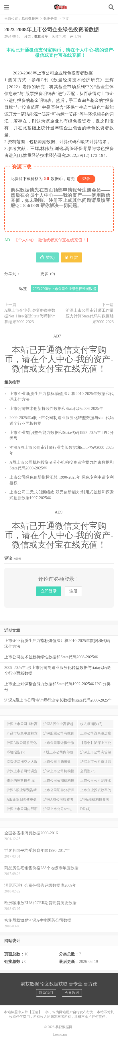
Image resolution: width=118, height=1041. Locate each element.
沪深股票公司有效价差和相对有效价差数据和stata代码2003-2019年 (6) (58, 734)
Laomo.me (60, 1034)
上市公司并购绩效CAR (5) (57, 763)
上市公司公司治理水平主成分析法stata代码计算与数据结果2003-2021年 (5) (95, 782)
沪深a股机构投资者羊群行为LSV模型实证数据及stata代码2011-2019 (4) (95, 800)
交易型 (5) (87, 771)
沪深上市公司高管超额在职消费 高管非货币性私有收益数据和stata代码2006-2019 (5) (95, 753)
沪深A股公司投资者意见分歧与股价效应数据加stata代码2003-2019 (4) (58, 800)
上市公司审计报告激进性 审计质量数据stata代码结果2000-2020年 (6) (58, 744)
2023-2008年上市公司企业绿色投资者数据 (51, 29)
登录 (86, 179)
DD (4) (85, 809)
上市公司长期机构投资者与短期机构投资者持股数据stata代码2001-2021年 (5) (58, 782)
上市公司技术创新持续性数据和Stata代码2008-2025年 (56, 408)
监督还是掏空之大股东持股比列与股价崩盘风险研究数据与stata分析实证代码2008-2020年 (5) (22, 763)
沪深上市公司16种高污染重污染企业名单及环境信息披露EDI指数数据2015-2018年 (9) (22, 725)
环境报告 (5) (16, 752)
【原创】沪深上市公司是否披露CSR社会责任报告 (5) (95, 744)
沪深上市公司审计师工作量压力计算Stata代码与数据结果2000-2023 (90, 316)
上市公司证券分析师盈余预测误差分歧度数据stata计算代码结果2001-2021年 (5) (58, 791)
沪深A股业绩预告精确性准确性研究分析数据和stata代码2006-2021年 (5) (22, 791)
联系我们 (46, 993)
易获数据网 (59, 7)
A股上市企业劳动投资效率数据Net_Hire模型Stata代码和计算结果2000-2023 (29, 316)
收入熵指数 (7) (91, 724)
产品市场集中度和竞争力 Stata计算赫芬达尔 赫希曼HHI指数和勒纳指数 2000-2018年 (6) (22, 734)
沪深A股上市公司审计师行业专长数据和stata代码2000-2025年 (58, 700)
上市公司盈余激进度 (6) (95, 734)
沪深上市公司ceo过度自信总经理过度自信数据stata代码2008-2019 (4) (58, 810)
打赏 (73, 257)
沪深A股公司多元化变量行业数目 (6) (22, 744)
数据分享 (50, 19)
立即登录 (49, 591)
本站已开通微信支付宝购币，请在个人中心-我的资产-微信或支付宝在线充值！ (60, 53)
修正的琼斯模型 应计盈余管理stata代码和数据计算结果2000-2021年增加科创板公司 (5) (22, 782)
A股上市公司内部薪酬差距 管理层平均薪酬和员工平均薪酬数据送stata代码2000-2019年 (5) (58, 753)
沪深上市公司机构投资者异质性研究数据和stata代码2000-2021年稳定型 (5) (58, 772)
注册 (73, 591)
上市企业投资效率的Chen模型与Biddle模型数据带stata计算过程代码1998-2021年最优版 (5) (95, 791)
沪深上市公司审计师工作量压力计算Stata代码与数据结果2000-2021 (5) (95, 763)
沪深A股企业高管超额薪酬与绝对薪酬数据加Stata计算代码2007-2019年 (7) (58, 725)
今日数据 (72, 993)
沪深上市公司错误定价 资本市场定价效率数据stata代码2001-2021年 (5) (22, 772)
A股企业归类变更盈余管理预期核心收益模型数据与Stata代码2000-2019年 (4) (22, 800)
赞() (50, 257)
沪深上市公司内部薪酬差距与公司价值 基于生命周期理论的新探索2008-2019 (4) (22, 810)
